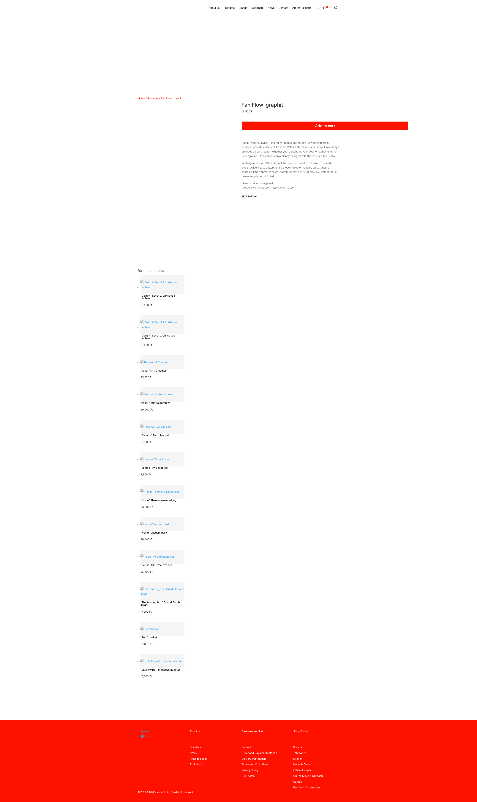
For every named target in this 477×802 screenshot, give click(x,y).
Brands (243, 7)
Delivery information (253, 758)
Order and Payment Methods (259, 752)
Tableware (299, 752)
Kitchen (297, 758)
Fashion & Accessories (306, 787)
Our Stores (248, 775)
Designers (257, 7)
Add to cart (325, 126)
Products (229, 7)
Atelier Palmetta (302, 7)
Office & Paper (302, 770)
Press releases (198, 758)
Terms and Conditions (254, 764)
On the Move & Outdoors (308, 775)
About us (214, 7)
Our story (195, 747)
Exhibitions (196, 764)
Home (141, 98)
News (271, 7)
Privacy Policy (250, 770)
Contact (283, 7)
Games (297, 781)
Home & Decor (302, 764)
